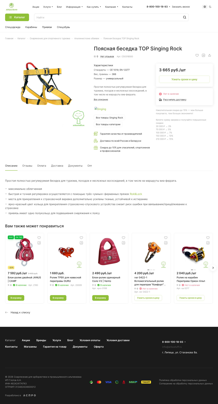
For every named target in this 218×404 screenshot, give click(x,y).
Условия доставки (118, 340)
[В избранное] (197, 55)
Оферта (99, 346)
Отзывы (27, 165)
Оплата (41, 165)
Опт (89, 165)
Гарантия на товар (54, 346)
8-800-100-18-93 (157, 6)
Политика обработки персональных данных (183, 380)
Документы (75, 165)
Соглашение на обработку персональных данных (186, 383)
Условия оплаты (90, 340)
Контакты (11, 346)
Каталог (10, 340)
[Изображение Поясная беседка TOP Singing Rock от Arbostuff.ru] (46, 86)
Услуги (57, 340)
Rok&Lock (136, 194)
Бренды (41, 340)
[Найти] (185, 17)
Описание (11, 165)
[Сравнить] (203, 55)
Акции (26, 340)
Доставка (57, 165)
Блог (70, 340)
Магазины (30, 346)
